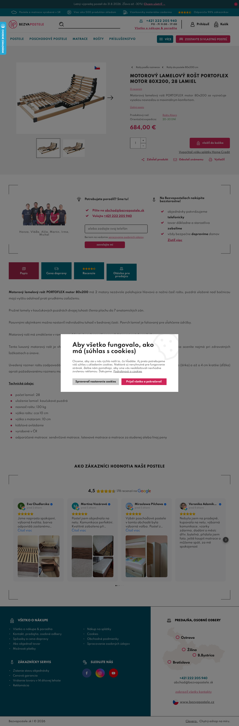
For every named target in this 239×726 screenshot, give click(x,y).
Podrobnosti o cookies (127, 371)
